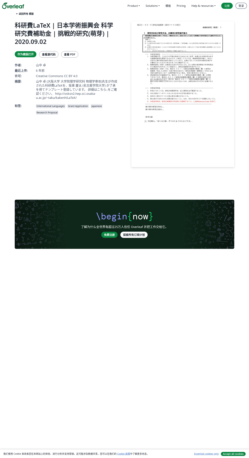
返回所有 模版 (24, 13)
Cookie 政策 (123, 453)
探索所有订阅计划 (134, 235)
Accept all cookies (233, 453)
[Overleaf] (13, 6)
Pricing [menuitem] (181, 6)
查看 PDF (69, 54)
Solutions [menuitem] (152, 6)
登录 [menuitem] (241, 6)
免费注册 (109, 235)
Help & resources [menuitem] (202, 6)
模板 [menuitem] (168, 6)
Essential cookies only (206, 453)
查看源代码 (49, 54)
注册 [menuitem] (227, 6)
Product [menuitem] (133, 6)
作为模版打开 (25, 54)
